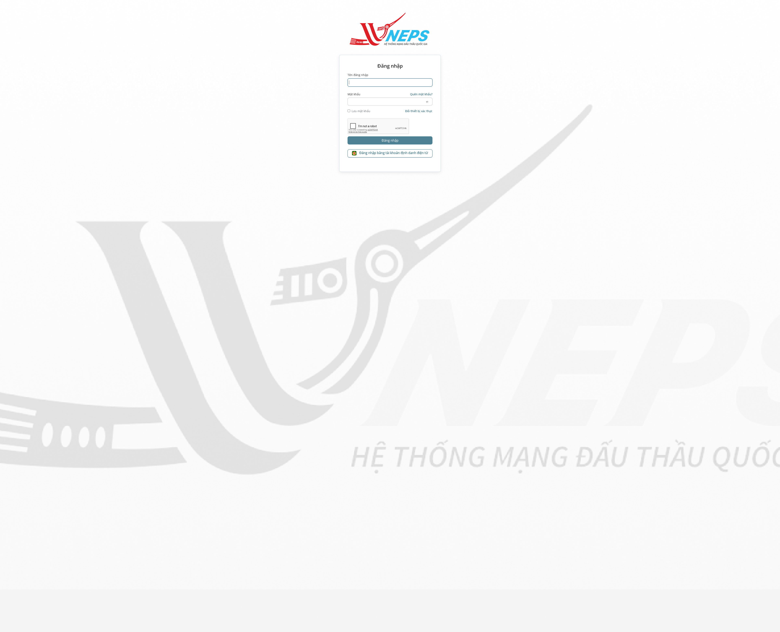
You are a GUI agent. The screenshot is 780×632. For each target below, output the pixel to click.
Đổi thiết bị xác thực (418, 111)
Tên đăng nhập (358, 75)
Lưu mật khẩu (361, 111)
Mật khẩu (354, 94)
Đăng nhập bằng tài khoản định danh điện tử (393, 153)
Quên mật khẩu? (421, 94)
